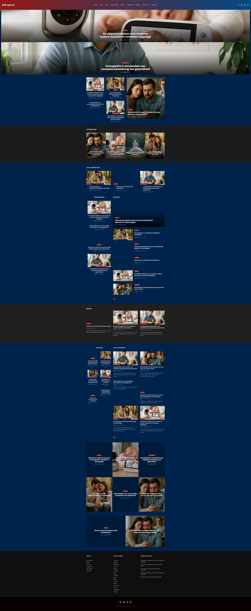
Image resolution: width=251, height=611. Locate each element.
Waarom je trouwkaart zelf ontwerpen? (135, 153)
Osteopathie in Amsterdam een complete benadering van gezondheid (125, 68)
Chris (121, 39)
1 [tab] (124, 339)
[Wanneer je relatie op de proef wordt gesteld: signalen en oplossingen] (99, 238)
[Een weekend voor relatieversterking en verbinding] (115, 84)
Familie (125, 30)
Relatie (96, 4)
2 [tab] (125, 339)
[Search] (239, 4)
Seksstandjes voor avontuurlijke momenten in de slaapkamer (95, 104)
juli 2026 (88, 562)
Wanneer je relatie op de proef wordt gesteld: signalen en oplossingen (99, 248)
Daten (101, 4)
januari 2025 (88, 571)
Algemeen (116, 562)
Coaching (115, 568)
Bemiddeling (146, 4)
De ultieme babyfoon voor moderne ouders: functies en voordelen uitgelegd (125, 35)
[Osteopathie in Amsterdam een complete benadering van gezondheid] (125, 58)
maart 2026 (88, 564)
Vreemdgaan (130, 4)
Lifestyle (115, 581)
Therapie (122, 4)
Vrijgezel (138, 4)
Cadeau (107, 4)
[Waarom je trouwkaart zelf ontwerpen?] (135, 146)
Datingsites (116, 575)
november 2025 (89, 566)
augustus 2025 (89, 568)
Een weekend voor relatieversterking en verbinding (115, 94)
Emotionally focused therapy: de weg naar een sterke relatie (144, 113)
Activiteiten (116, 560)
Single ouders (114, 4)
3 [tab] (126, 339)
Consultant (154, 4)
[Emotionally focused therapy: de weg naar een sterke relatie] (146, 98)
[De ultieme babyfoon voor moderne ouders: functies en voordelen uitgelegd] (125, 26)
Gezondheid (125, 62)
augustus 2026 (89, 560)
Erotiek (125, 491)
